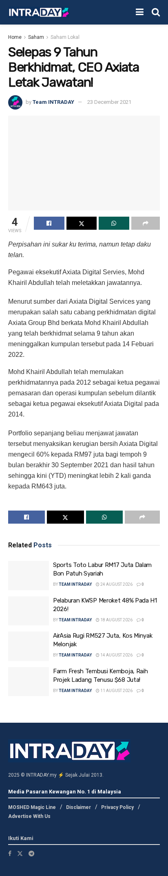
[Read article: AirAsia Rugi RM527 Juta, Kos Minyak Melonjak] (28, 646)
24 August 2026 (116, 584)
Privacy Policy (117, 807)
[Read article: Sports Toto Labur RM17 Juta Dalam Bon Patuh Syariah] (28, 575)
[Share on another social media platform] (145, 223)
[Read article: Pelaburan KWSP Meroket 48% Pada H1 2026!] (28, 611)
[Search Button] (156, 12)
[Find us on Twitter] (20, 853)
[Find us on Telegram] (31, 853)
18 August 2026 (116, 620)
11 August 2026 (116, 690)
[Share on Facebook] (49, 223)
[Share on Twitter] (81, 223)
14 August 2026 (116, 655)
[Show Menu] (140, 12)
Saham (36, 37)
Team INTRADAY (53, 102)
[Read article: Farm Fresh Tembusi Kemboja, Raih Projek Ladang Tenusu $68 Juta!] (28, 682)
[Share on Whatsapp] (114, 223)
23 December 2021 (109, 102)
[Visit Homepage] (38, 12)
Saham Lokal (65, 37)
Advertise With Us (29, 816)
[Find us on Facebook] (9, 853)
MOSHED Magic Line (32, 807)
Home (15, 37)
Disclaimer (78, 807)
